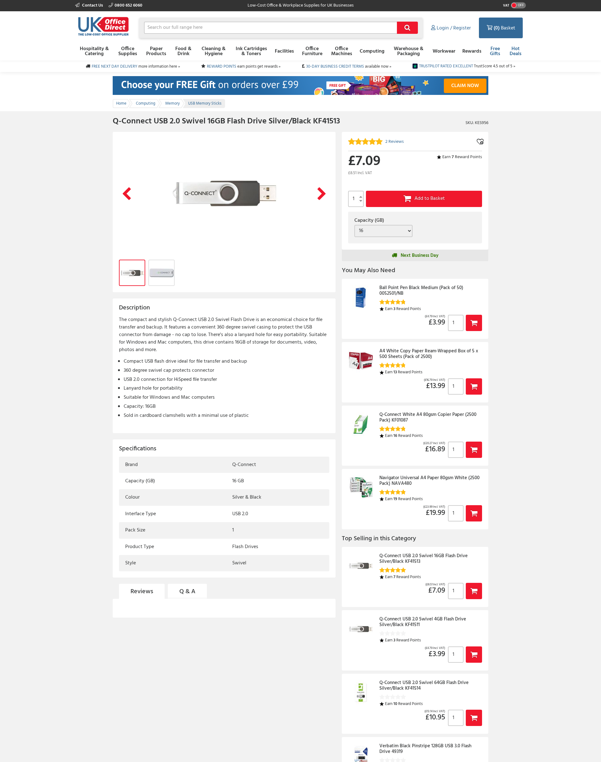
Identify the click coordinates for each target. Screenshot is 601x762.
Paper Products (156, 51)
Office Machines (341, 51)
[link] (140, 616)
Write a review (311, 660)
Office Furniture (312, 51)
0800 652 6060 (128, 5)
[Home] (103, 26)
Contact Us (92, 5)
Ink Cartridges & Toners (251, 51)
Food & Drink (183, 51)
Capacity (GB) (369, 220)
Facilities (284, 51)
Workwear (444, 51)
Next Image (321, 194)
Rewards (471, 51)
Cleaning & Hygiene (214, 51)
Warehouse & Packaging (409, 51)
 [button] (473, 323)
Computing (372, 51)
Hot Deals (515, 51)
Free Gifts (495, 51)
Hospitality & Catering (94, 51)
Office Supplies (127, 51)
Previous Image (126, 194)
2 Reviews (179, 616)
